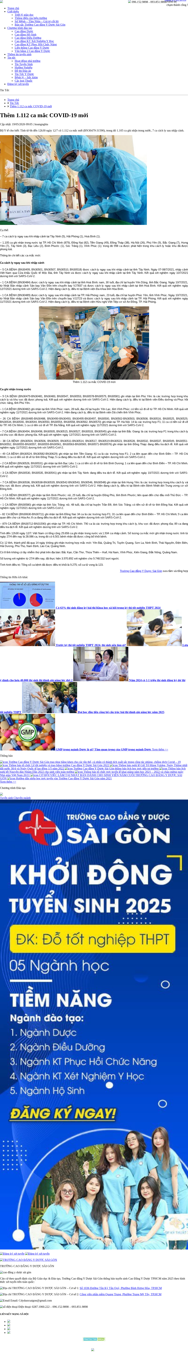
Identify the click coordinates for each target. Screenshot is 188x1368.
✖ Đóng (122, 675)
